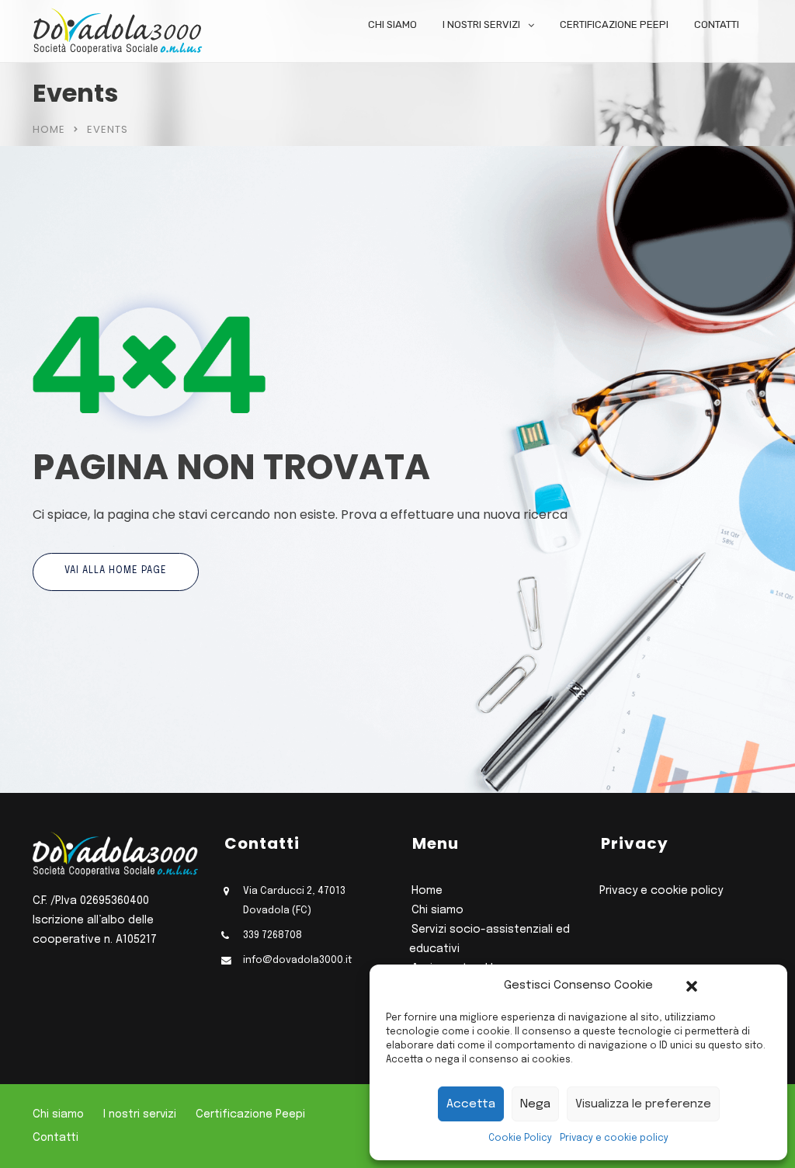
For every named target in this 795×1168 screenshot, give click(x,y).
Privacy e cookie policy (614, 1138)
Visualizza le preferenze (643, 1104)
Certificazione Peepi (614, 24)
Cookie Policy (520, 1138)
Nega (535, 1104)
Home (49, 129)
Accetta (470, 1104)
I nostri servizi (481, 24)
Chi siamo (392, 24)
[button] (692, 986)
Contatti (716, 24)
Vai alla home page (115, 570)
